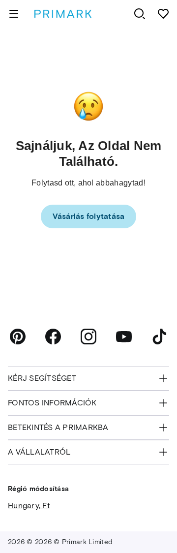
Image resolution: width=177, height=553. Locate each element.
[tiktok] (159, 336)
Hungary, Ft (29, 505)
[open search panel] (139, 14)
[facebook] (53, 336)
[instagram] (88, 336)
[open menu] (14, 14)
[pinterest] (18, 336)
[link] (89, 216)
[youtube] (124, 336)
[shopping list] (163, 14)
